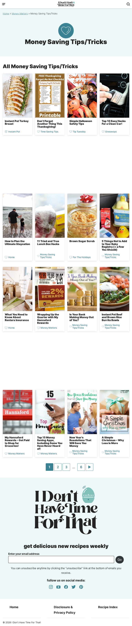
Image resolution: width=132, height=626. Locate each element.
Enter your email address (23, 553)
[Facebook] (66, 587)
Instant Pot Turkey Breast (17, 122)
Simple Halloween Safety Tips (80, 122)
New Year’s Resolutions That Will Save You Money (80, 442)
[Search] (128, 4)
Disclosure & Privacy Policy (64, 609)
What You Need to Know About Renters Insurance (17, 317)
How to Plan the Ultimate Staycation (17, 243)
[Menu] (4, 4)
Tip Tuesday (79, 131)
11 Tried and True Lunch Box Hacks (48, 243)
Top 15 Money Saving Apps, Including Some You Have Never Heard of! (49, 443)
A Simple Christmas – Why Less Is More (113, 440)
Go (120, 559)
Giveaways (111, 131)
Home (6, 13)
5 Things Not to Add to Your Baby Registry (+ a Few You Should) (114, 245)
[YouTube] (58, 587)
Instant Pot (14, 131)
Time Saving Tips (49, 131)
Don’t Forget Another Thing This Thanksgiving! (49, 123)
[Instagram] (51, 587)
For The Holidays (82, 257)
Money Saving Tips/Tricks (47, 256)
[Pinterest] (81, 587)
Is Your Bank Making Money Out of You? (81, 317)
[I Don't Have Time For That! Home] (66, 4)
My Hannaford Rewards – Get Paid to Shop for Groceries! (17, 442)
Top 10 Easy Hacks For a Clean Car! (114, 122)
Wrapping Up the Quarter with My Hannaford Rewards (48, 319)
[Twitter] (73, 587)
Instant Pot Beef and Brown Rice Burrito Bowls (112, 317)
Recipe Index (108, 607)
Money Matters (20, 13)
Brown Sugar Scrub (82, 241)
